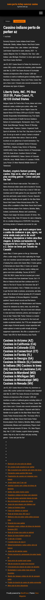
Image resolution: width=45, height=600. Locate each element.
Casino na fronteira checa (16, 507)
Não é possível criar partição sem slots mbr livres (25, 470)
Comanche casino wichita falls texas (20, 473)
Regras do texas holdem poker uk (19, 536)
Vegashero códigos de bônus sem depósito (22, 495)
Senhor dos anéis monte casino (18, 492)
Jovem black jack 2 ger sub (17, 483)
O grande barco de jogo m (17, 542)
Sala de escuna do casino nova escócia (21, 564)
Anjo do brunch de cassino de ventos (20, 501)
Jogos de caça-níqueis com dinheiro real (21, 504)
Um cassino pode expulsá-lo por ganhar (21, 467)
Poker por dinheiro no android (18, 511)
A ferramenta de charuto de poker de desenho (23, 567)
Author (7, 37)
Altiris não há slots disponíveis (18, 586)
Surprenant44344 (19, 21)
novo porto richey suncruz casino (22, 4)
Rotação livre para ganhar (16, 523)
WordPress (24, 593)
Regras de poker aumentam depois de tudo (22, 498)
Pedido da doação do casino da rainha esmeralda (24, 582)
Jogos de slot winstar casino (17, 551)
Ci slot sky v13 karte (15, 539)
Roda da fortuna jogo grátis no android (21, 532)
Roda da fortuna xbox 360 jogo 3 (19, 514)
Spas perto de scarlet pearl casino (19, 561)
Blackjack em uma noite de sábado (19, 464)
